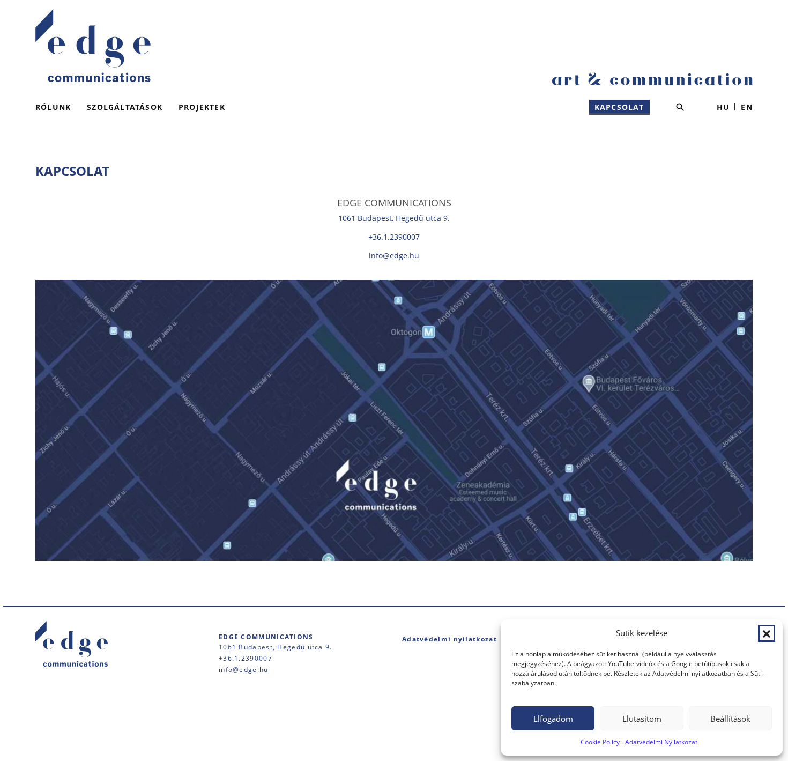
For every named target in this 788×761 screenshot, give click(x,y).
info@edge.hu (394, 255)
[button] (766, 633)
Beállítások (730, 718)
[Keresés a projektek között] (680, 107)
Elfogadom (553, 718)
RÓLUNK (53, 107)
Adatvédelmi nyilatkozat (449, 639)
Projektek (202, 107)
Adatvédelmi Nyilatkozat (661, 742)
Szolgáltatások (124, 107)
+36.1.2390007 (394, 237)
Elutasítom (641, 718)
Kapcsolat (619, 107)
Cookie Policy (600, 742)
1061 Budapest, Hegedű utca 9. (394, 218)
